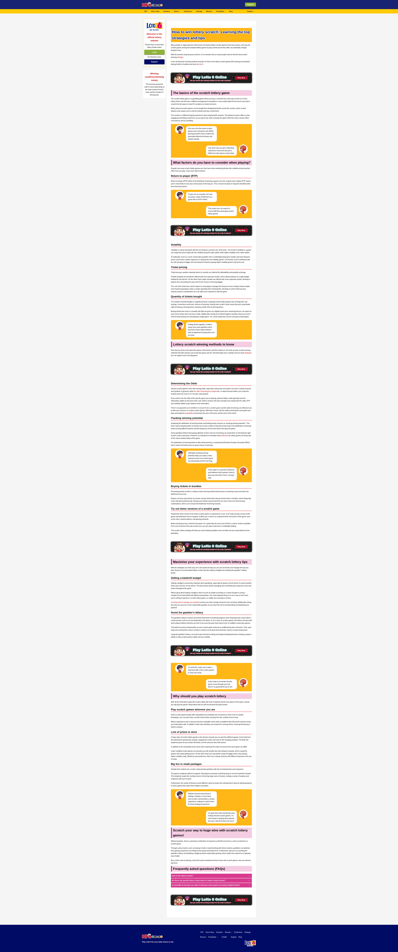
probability (189, 413)
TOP (145, 11)
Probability (220, 11)
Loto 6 (201, 64)
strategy (180, 57)
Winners (209, 11)
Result (176, 11)
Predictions (188, 11)
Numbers (167, 11)
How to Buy (155, 11)
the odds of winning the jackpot (205, 391)
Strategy (199, 11)
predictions (224, 435)
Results (228, 932)
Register (250, 4)
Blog (231, 11)
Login (154, 52)
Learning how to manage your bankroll (185, 602)
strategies (248, 353)
